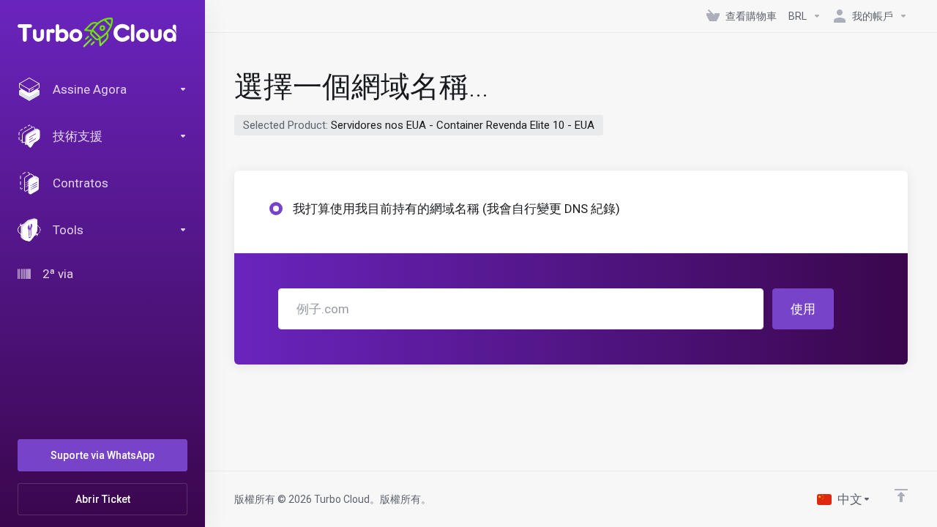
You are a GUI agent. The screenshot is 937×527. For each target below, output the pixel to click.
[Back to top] (901, 495)
